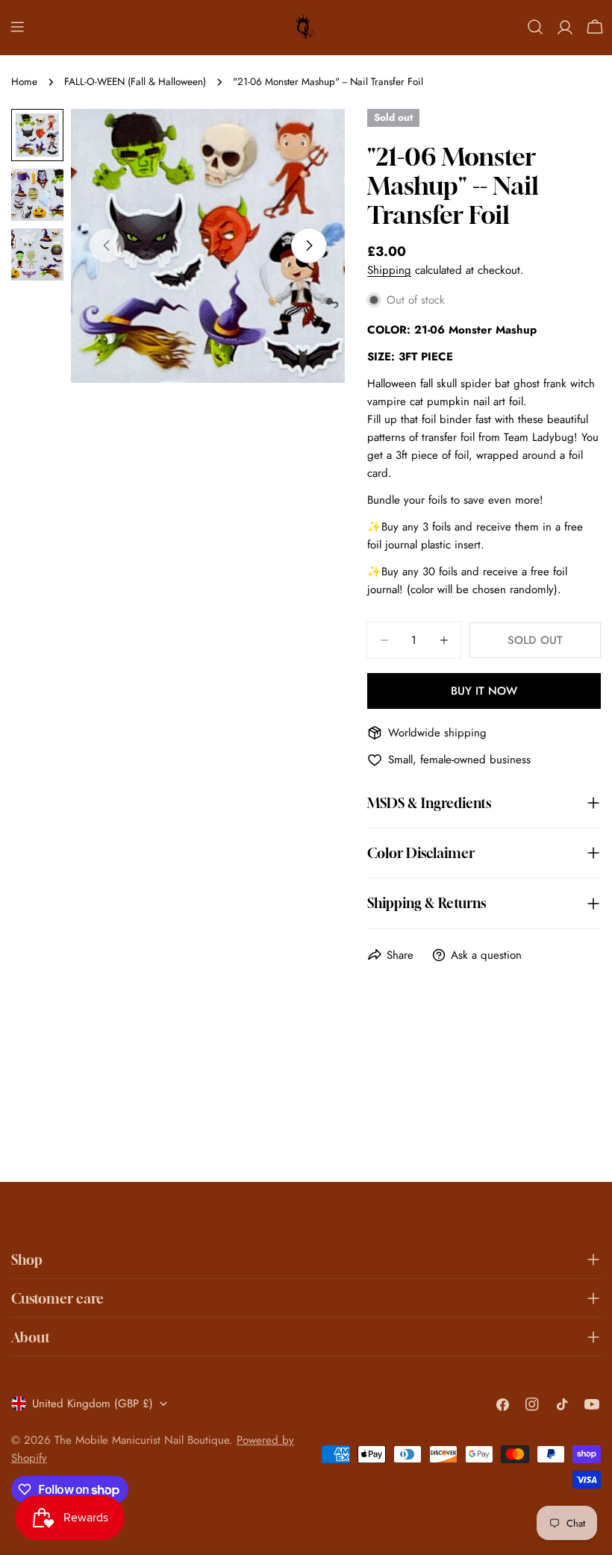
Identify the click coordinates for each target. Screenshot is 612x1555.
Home (24, 82)
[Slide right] (309, 245)
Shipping (389, 270)
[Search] (535, 27)
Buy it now (484, 691)
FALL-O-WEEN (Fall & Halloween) (135, 82)
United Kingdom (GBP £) (92, 1403)
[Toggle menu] (17, 27)
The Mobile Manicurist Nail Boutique (141, 1440)
